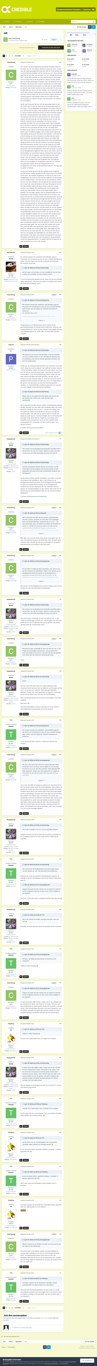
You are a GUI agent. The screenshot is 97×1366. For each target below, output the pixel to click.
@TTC (23, 1210)
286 (11, 368)
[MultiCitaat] (20, 246)
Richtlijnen (41, 21)
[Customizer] (94, 9)
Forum (7, 21)
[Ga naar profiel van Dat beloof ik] (11, 267)
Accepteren (88, 1360)
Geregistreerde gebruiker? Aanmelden (69, 9)
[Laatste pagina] (23, 56)
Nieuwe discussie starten (27, 47)
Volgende (18, 56)
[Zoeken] (94, 21)
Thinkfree (11, 1023)
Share (45, 39)
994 (11, 462)
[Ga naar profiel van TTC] (11, 734)
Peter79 (11, 345)
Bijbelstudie (23, 40)
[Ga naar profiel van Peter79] (11, 359)
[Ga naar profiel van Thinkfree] (11, 1038)
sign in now (44, 1318)
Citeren (26, 246)
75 (11, 84)
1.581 (11, 743)
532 (11, 1047)
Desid (46, 432)
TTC (11, 720)
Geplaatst (27, 62)
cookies (12, 1361)
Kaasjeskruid (11, 439)
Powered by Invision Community (87, 1348)
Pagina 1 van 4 (31, 56)
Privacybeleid (11, 1347)
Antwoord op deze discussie (51, 47)
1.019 (11, 276)
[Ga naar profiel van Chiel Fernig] (5, 39)
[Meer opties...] (60, 62)
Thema (3, 1347)
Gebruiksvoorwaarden (51, 1363)
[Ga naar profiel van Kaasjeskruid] (11, 453)
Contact (30, 21)
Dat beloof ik (11, 252)
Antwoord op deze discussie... (23, 1327)
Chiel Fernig (16, 38)
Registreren (87, 9)
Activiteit (18, 21)
